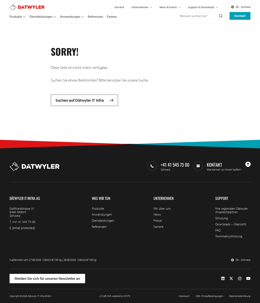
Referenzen (95, 16)
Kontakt (240, 16)
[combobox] (201, 16)
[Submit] (220, 16)
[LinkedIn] (222, 278)
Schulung (221, 218)
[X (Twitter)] (231, 278)
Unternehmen (139, 7)
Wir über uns (162, 208)
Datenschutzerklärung (239, 295)
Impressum (184, 295)
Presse (158, 220)
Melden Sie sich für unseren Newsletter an (47, 278)
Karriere (119, 7)
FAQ (218, 230)
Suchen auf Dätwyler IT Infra (79, 100)
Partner (112, 16)
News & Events (168, 7)
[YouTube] (248, 278)
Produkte (16, 16)
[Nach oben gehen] (248, 164)
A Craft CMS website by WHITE (115, 295)
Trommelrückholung (228, 236)
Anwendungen (70, 16)
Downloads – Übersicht (230, 224)
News (157, 214)
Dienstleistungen (41, 16)
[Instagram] (239, 278)
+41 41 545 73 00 (23, 222)
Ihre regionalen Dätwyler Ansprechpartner (231, 210)
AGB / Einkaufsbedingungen (209, 295)
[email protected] (23, 228)
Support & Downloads (201, 7)
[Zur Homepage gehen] (27, 5)
